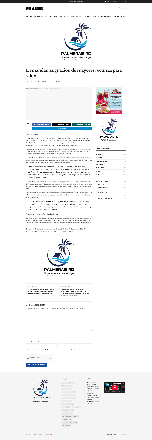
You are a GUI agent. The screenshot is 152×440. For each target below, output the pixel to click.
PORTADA (29, 16)
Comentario (30, 312)
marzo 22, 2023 (46, 81)
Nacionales (100, 167)
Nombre (29, 334)
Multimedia (57, 81)
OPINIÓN (123, 16)
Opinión (98, 171)
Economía (99, 157)
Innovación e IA (102, 192)
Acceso (108, 1)
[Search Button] (125, 1)
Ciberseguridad (102, 187)
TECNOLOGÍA (105, 16)
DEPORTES (95, 16)
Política (99, 174)
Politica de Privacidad (120, 434)
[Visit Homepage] (34, 8)
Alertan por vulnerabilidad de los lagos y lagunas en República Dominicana (93, 397)
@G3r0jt (50, 434)
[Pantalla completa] (123, 391)
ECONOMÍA (70, 16)
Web (61, 342)
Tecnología (100, 184)
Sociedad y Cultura (102, 181)
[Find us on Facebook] (119, 8)
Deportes (99, 154)
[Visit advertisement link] (76, 44)
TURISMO (116, 16)
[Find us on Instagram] (125, 8)
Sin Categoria (100, 178)
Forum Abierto (34, 434)
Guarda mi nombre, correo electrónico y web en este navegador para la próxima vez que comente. (58, 349)
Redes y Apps (101, 195)
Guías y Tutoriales (103, 190)
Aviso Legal (109, 434)
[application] (114, 387)
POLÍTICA (62, 16)
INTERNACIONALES (51, 16)
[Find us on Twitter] (122, 8)
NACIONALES (38, 16)
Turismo (99, 202)
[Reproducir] (107, 391)
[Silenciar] (120, 391)
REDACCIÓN (35, 81)
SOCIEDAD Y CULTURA (83, 16)
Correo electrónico (32, 342)
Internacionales (101, 161)
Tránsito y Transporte (104, 198)
